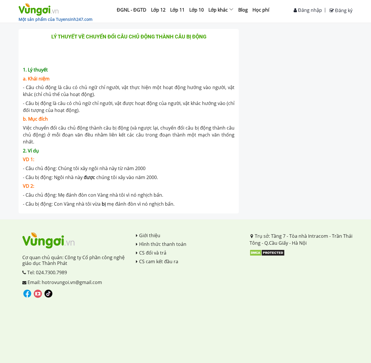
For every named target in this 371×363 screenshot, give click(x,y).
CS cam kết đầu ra (158, 261)
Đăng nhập (309, 10)
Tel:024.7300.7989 (46, 272)
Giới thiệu (149, 235)
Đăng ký (343, 10)
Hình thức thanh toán (162, 244)
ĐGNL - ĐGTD (131, 10)
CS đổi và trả (152, 253)
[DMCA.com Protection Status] (267, 252)
